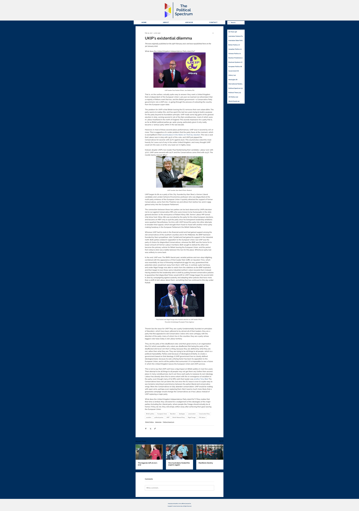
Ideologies (158, 422)
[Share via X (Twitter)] (150, 428)
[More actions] (213, 33)
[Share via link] (155, 428)
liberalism (173, 414)
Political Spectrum (168, 422)
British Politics (149, 422)
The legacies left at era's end (147, 464)
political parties (158, 417)
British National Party (179, 417)
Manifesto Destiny (206, 463)
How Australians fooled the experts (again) (179, 464)
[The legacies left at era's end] (149, 452)
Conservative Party (204, 414)
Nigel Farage (192, 417)
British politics (150, 414)
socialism (148, 417)
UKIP (168, 417)
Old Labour (202, 417)
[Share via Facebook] (146, 428)
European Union (162, 414)
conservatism (192, 414)
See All (221, 441)
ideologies (182, 414)
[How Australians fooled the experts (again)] (179, 452)
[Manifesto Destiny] (209, 452)
